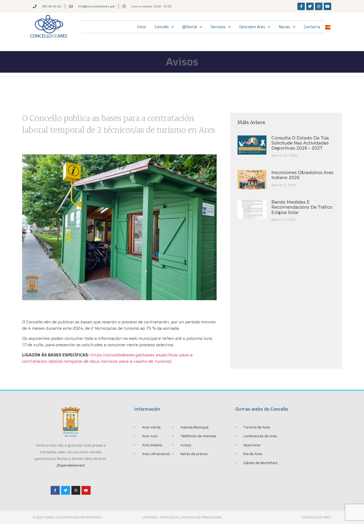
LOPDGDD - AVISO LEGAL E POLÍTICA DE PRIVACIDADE (182, 517)
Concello (162, 27)
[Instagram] (318, 6)
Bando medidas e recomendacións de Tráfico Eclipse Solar (302, 207)
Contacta (312, 27)
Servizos (218, 27)
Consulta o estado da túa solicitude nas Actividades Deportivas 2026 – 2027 (300, 143)
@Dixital (189, 27)
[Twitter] (310, 6)
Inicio (141, 27)
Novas (284, 27)
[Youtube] (327, 6)
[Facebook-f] (301, 6)
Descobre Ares (252, 27)
